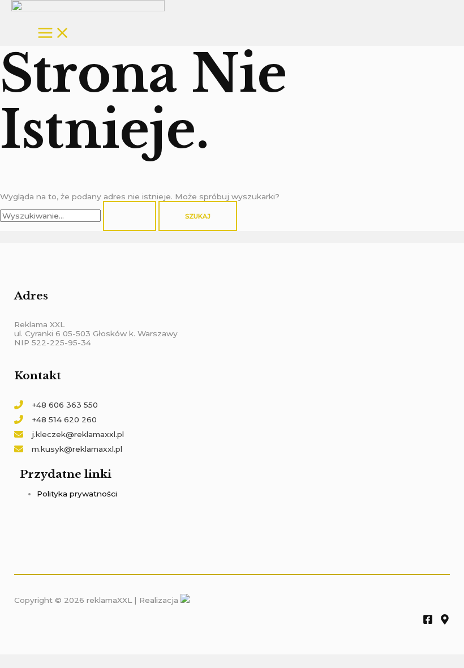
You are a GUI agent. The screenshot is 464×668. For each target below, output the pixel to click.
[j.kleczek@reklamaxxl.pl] (69, 434)
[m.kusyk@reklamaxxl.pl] (68, 448)
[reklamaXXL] (88, 6)
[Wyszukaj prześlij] (129, 216)
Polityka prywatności (77, 493)
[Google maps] (445, 621)
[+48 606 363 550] (56, 404)
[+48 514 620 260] (55, 419)
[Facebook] (428, 621)
